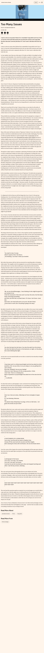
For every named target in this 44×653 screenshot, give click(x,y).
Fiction (13, 513)
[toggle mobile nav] (42, 2)
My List (36, 2)
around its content (16, 218)
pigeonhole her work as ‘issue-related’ (26, 137)
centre (2, 218)
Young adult (19, 513)
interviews (31, 135)
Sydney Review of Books (6, 2)
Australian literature (6, 513)
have (35, 218)
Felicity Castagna (5, 521)
